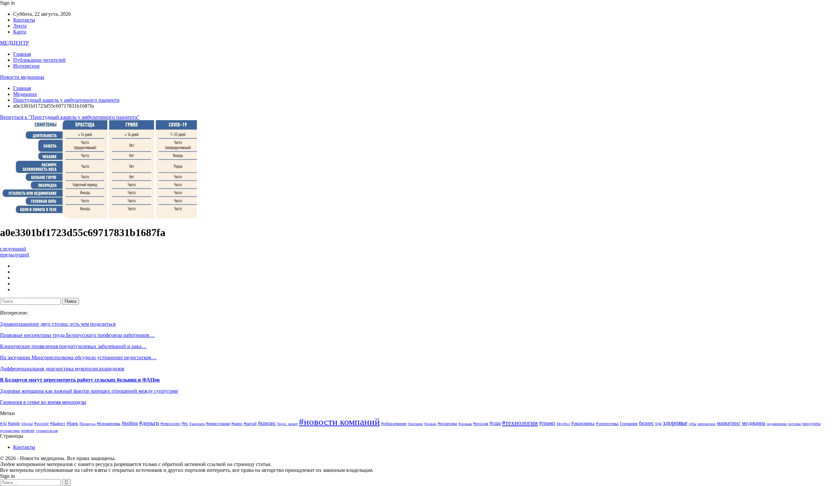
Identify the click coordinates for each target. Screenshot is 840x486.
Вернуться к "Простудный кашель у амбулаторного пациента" (69, 117)
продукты (811, 423)
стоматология (47, 430)
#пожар (430, 424)
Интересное (26, 66)
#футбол (563, 424)
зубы (692, 424)
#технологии (520, 422)
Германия (629, 423)
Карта (19, 31)
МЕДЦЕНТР (14, 43)
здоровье (675, 422)
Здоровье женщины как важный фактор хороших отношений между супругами (89, 391)
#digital (27, 424)
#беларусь (87, 424)
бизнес (646, 423)
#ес (185, 423)
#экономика (583, 423)
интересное (707, 424)
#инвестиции (218, 423)
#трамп (547, 423)
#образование (394, 423)
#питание (415, 424)
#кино (236, 423)
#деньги (149, 423)
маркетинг (729, 423)
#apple (14, 423)
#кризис (267, 423)
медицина (754, 423)
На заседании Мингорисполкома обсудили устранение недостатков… (78, 357)
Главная (22, 54)
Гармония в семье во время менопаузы (43, 402)
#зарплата (197, 424)
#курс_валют (287, 424)
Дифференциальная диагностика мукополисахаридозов (62, 368)
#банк (72, 423)
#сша (495, 423)
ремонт (28, 430)
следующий (13, 249)
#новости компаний (339, 421)
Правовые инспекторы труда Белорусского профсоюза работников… (77, 335)
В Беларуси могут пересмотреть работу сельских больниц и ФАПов (80, 380)
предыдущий (14, 254)
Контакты (24, 20)
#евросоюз (170, 423)
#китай (250, 423)
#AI (3, 423)
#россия (480, 423)
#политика (447, 423)
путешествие (10, 430)
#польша (465, 424)
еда (658, 423)
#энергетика (607, 423)
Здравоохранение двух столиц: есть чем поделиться (58, 324)
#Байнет (57, 423)
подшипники (777, 424)
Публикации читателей (39, 60)
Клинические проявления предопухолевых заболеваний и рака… (73, 346)
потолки (794, 424)
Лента (20, 26)
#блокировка (108, 423)
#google (41, 423)
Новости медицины (22, 77)
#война (130, 423)
